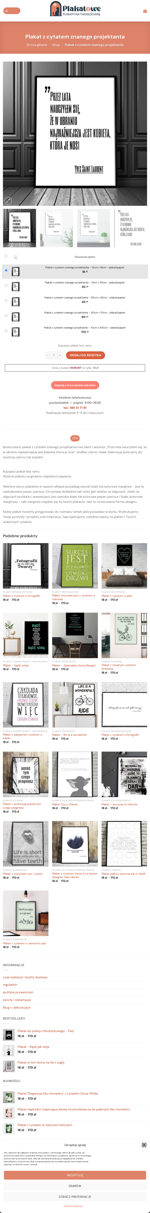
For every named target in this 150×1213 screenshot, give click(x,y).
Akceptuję (75, 1175)
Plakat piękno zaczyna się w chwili (123, 874)
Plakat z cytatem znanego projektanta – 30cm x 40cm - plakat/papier (84, 297)
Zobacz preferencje (75, 1197)
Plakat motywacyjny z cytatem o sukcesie (73, 597)
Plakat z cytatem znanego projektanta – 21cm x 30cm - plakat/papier (85, 282)
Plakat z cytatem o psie (117, 596)
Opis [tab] (75, 438)
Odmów (75, 1186)
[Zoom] (8, 201)
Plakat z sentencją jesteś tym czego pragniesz (22, 806)
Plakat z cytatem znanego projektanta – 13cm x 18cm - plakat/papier (84, 267)
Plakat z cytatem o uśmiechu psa (24, 943)
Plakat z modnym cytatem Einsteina (119, 667)
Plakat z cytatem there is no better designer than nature (74, 875)
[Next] (139, 133)
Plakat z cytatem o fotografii (120, 735)
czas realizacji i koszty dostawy (25, 977)
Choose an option (85, 257)
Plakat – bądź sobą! (16, 665)
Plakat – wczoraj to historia (119, 804)
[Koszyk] (145, 10)
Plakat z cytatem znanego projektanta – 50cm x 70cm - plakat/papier (84, 312)
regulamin (10, 985)
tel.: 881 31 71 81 (75, 408)
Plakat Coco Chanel (64, 804)
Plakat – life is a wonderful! (69, 735)
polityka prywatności (73, 1206)
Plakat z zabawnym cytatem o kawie (22, 736)
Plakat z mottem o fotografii (21, 596)
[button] (144, 1145)
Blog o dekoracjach (17, 1007)
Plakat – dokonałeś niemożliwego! (74, 665)
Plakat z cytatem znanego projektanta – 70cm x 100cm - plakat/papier (85, 327)
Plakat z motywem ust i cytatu (23, 874)
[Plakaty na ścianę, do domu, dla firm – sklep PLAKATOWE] (75, 10)
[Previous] (10, 133)
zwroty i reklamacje (17, 1000)
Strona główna (37, 45)
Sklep (56, 45)
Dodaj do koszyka (85, 355)
